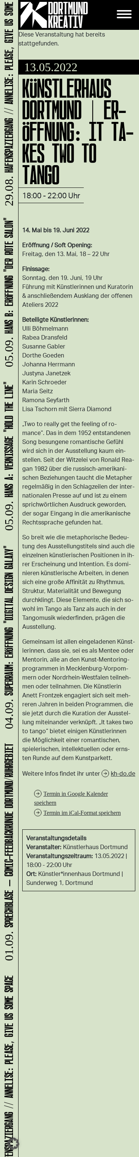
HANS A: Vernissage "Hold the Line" (7, 459)
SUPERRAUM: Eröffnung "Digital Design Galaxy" (7, 639)
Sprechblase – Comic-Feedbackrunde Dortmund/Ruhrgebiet (7, 855)
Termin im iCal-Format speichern (82, 813)
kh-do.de (123, 773)
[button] (13, 1143)
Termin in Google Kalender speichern (71, 798)
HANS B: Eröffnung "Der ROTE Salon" (7, 295)
